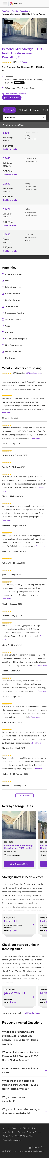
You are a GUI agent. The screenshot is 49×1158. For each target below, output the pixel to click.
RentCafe (6, 11)
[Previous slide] (1, 110)
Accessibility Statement (12, 1140)
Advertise (6, 1132)
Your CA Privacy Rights (24, 1136)
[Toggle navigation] (5, 3)
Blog (14, 1132)
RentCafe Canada (39, 1147)
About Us (6, 1128)
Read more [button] (6, 412)
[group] (9, 110)
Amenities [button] (10, 117)
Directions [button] (19, 83)
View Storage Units (19, 864)
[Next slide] (43, 30)
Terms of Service (34, 1132)
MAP (8, 22)
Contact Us (16, 1128)
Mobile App (32, 1128)
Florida (15, 11)
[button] (11, 97)
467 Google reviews (33, 373)
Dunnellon (24, 11)
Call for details (10, 149)
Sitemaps (21, 1132)
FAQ (25, 1128)
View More (24, 795)
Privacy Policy (8, 1136)
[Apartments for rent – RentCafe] (16, 3)
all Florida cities (32, 1013)
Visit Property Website (15, 93)
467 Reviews (23, 62)
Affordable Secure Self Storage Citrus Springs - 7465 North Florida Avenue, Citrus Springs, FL (19, 846)
